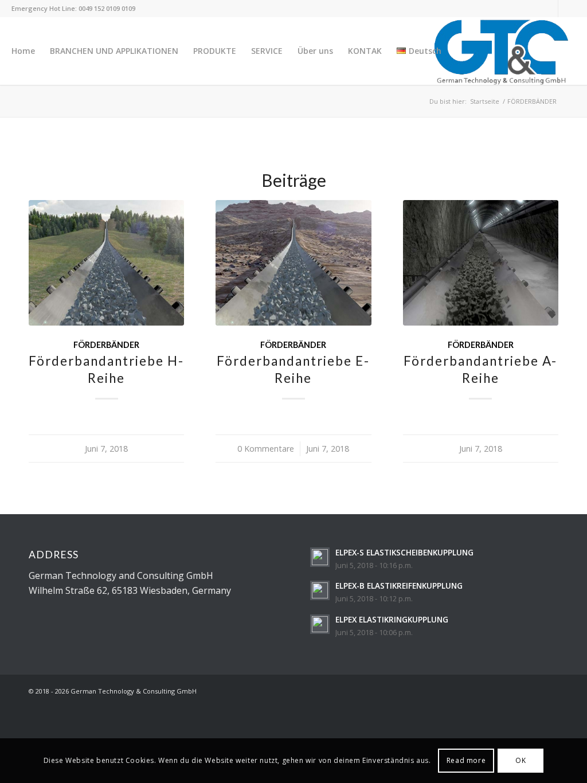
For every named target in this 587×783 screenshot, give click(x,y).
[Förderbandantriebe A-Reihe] (480, 263)
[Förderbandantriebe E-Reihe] (293, 263)
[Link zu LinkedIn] (549, 8)
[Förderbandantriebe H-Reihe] (106, 263)
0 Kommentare (265, 448)
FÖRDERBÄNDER (106, 345)
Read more (466, 760)
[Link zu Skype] (567, 8)
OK (520, 760)
